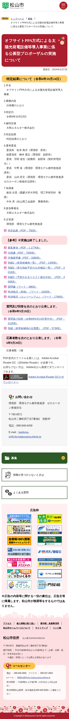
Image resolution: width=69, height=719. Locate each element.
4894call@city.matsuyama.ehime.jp (33, 677)
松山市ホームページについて (16, 628)
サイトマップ (41, 628)
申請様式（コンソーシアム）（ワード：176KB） (36, 296)
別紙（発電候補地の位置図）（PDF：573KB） (35, 328)
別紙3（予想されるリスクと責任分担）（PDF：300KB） (36, 279)
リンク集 (57, 628)
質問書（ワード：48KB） (22, 286)
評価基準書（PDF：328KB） (25, 257)
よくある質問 (21, 492)
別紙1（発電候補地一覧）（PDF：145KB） (33, 262)
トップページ (17, 18)
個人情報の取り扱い (26, 623)
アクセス (7, 623)
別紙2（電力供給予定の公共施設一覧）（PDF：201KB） (36, 270)
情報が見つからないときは (28, 474)
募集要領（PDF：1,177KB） (24, 247)
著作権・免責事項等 (49, 623)
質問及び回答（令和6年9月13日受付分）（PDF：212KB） (36, 321)
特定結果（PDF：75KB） (23, 230)
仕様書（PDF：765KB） (22, 252)
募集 (30, 18)
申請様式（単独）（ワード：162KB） (30, 291)
